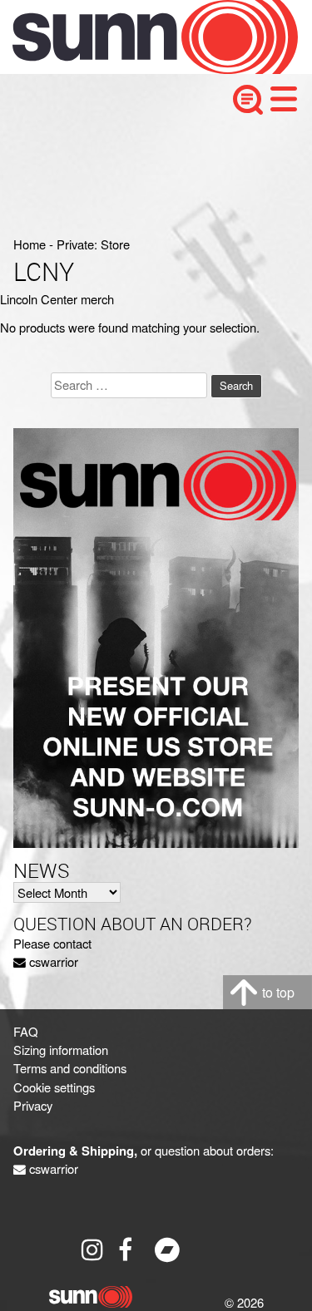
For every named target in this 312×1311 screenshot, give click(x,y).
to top (278, 992)
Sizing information (60, 1049)
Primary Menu (284, 99)
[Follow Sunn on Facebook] (130, 1249)
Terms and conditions (69, 1068)
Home (29, 244)
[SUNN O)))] (142, 68)
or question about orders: (143, 1150)
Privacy (32, 1105)
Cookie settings (54, 1087)
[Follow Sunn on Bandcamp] (167, 1249)
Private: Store (93, 244)
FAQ (25, 1031)
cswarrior (53, 961)
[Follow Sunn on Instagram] (94, 1249)
